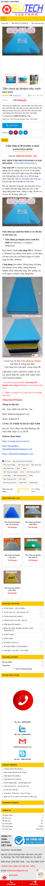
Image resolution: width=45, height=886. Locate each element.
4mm (31, 475)
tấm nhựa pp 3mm (33, 472)
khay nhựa (23, 482)
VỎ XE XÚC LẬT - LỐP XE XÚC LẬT (16, 612)
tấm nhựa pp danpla (11, 472)
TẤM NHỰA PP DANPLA (12, 624)
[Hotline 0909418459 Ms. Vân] (4, 877)
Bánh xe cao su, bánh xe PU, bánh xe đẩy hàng (20, 796)
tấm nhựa (17, 264)
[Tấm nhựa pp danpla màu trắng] (33, 511)
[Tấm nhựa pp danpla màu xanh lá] (33, 544)
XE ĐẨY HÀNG (9, 634)
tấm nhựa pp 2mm (10, 482)
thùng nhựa (33, 482)
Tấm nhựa (33, 119)
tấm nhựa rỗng (23, 465)
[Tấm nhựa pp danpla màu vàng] (12, 577)
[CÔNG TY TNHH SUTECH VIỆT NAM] (40, 875)
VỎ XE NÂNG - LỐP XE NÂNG (14, 608)
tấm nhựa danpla (9, 465)
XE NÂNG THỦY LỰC (11, 642)
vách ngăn (7, 475)
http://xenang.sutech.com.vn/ (15, 441)
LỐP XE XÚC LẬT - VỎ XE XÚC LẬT (16, 786)
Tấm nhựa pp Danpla (17, 119)
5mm (18, 468)
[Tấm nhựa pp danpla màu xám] (12, 544)
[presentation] (3, 80)
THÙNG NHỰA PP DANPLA (13, 616)
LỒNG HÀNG (8, 638)
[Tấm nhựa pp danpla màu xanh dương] (12, 511)
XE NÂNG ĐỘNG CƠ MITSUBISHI (16, 646)
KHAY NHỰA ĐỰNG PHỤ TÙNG (15, 772)
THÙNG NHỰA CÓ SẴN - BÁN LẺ (15, 620)
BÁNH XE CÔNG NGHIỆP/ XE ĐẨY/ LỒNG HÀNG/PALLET (18, 629)
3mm (24, 468)
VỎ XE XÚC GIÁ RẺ (11, 790)
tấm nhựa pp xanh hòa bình (22, 461)
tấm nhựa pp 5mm (20, 475)
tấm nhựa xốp (36, 465)
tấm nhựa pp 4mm (10, 479)
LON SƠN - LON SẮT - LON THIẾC (16, 650)
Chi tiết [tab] (4, 140)
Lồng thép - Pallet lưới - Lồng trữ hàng (17, 793)
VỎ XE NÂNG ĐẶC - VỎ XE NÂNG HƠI (17, 783)
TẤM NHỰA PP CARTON (12, 779)
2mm (22, 472)
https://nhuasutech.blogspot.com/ (18, 454)
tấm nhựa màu (9, 468)
